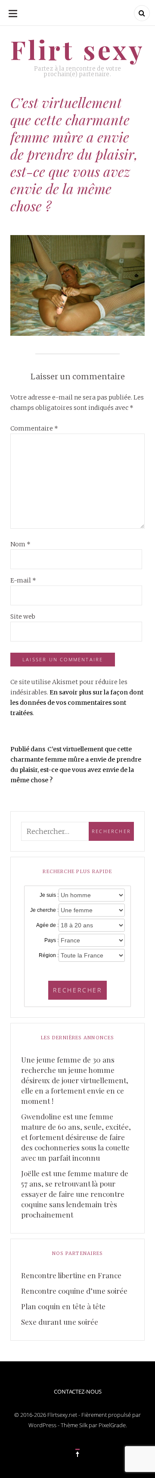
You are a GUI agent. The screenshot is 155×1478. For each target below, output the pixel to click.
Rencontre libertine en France (71, 1275)
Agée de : (47, 925)
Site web (22, 616)
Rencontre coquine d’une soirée (74, 1290)
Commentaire (34, 428)
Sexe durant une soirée (59, 1321)
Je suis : (49, 895)
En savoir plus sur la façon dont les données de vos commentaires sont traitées (76, 702)
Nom (20, 544)
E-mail (23, 580)
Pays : (51, 940)
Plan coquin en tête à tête (63, 1306)
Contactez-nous (78, 1391)
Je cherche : (44, 910)
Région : (49, 955)
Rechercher (77, 990)
